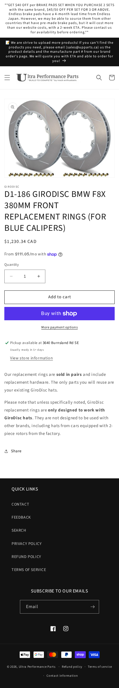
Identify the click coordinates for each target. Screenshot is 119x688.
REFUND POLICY (26, 557)
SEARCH (19, 530)
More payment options (59, 327)
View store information (31, 358)
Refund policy (72, 667)
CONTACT (20, 504)
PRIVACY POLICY (27, 544)
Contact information (62, 676)
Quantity (11, 264)
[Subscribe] (92, 607)
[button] (7, 77)
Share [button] (16, 451)
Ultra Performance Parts (37, 667)
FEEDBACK (21, 517)
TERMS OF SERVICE (29, 570)
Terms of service (100, 667)
